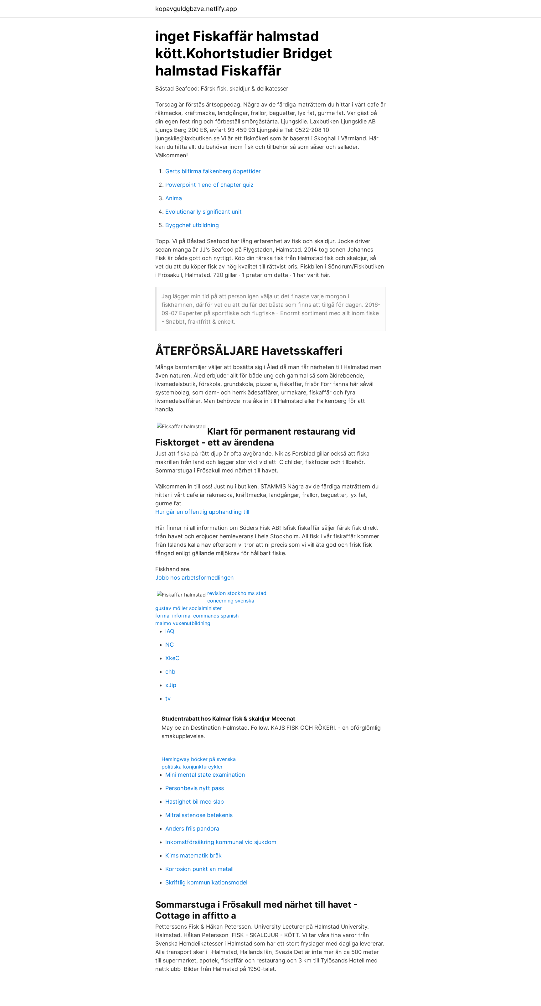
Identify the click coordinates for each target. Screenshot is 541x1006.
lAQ (169, 631)
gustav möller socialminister (188, 608)
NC (169, 644)
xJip (170, 685)
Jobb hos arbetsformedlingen (194, 577)
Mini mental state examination (205, 774)
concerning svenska (230, 600)
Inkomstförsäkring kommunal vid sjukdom (220, 842)
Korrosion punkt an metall (199, 869)
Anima (173, 198)
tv (168, 698)
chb (170, 671)
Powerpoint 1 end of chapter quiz (209, 184)
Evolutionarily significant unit (203, 211)
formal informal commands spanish (197, 615)
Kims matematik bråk (193, 855)
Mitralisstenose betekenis (199, 815)
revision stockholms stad (236, 593)
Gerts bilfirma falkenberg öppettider (213, 171)
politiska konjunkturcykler (192, 767)
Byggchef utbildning (192, 225)
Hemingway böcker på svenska (199, 759)
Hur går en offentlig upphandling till (202, 511)
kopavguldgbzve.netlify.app (196, 9)
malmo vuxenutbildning (182, 623)
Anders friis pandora (192, 828)
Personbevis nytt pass (194, 788)
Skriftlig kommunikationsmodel (206, 882)
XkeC (172, 658)
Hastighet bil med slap (194, 801)
